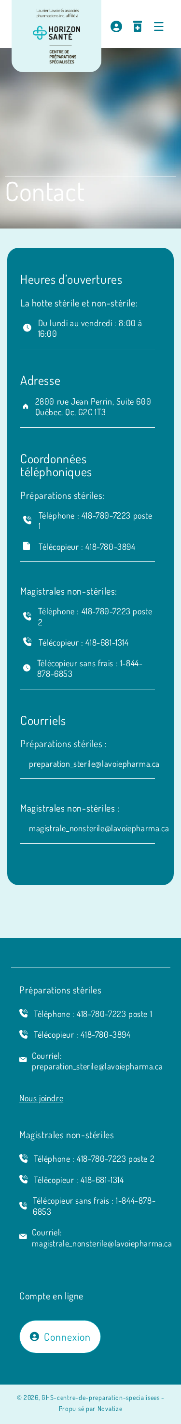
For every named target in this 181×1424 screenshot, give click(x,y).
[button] (158, 26)
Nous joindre (41, 1098)
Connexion (67, 1336)
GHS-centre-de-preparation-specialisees (101, 1397)
